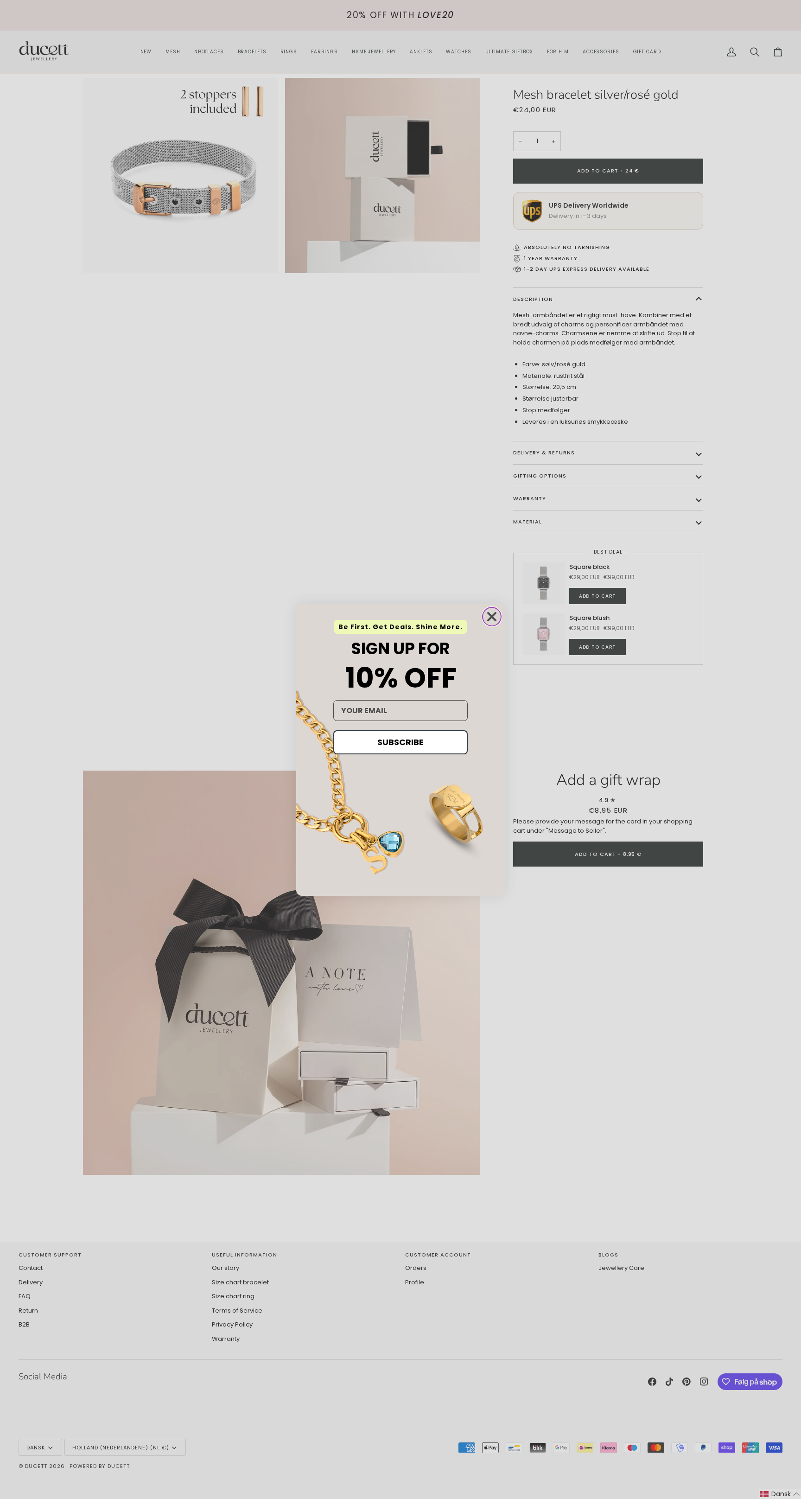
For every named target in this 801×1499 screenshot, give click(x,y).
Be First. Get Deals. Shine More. (400, 626)
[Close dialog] (492, 616)
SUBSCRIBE (400, 742)
